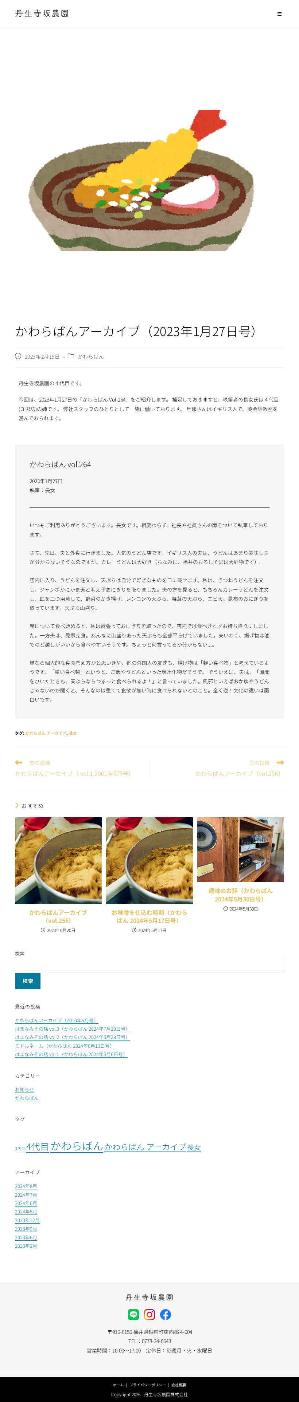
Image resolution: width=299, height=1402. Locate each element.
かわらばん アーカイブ (46, 733)
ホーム (118, 1384)
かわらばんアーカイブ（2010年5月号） (56, 1020)
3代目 (20, 1148)
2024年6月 (26, 1203)
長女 (73, 733)
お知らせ (24, 1089)
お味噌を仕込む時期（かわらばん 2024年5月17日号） (149, 916)
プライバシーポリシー (147, 1384)
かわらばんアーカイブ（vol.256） (58, 916)
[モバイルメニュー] (280, 14)
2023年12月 (27, 1220)
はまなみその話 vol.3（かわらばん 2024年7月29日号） (72, 1028)
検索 (19, 953)
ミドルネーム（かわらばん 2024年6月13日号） (64, 1045)
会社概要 (178, 1384)
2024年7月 (26, 1194)
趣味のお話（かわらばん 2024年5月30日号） (241, 894)
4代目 (37, 1146)
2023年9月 (26, 1228)
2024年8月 (26, 1185)
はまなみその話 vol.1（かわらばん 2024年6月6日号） (71, 1054)
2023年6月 (26, 1237)
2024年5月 (26, 1211)
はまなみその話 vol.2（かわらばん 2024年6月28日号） (72, 1037)
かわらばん (91, 356)
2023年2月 (26, 1245)
